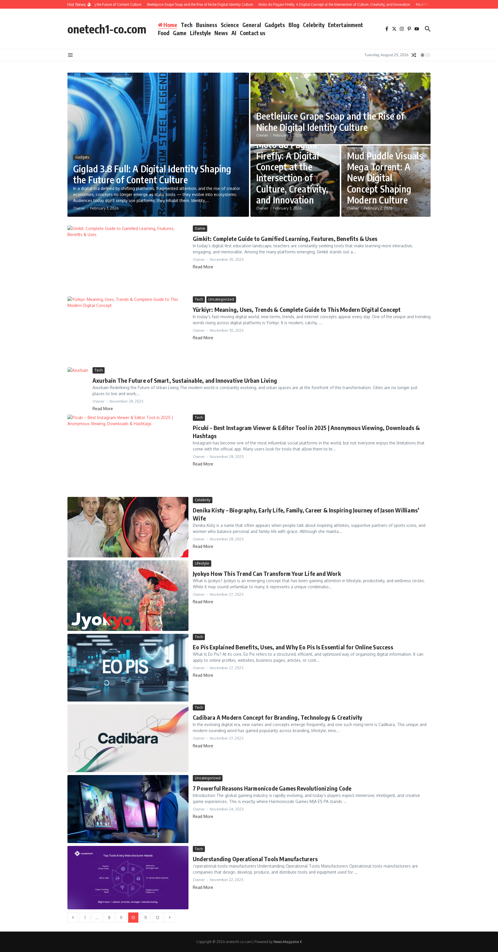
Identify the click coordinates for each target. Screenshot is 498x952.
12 (157, 917)
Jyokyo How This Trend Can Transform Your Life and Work (267, 573)
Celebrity (314, 24)
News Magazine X (287, 942)
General (251, 24)
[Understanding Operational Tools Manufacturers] (127, 877)
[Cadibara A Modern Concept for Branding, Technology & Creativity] (127, 738)
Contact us (252, 32)
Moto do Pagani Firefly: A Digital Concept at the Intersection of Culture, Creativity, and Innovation (292, 172)
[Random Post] (414, 55)
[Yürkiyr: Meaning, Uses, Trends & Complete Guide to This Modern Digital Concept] (127, 330)
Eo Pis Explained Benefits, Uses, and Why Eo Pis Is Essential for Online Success (293, 647)
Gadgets (275, 24)
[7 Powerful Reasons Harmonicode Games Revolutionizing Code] (127, 809)
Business (206, 24)
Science (230, 24)
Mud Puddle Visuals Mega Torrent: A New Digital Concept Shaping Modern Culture (385, 178)
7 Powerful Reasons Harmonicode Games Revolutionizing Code (272, 788)
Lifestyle (200, 32)
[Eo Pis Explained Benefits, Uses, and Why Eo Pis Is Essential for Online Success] (127, 667)
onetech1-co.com (106, 29)
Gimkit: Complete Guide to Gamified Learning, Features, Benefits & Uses (285, 238)
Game (179, 32)
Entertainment (345, 24)
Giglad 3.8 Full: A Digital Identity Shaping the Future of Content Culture (152, 174)
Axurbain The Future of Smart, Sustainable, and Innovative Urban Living (185, 380)
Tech (187, 24)
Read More (203, 266)
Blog (293, 24)
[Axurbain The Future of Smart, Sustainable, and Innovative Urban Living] (77, 373)
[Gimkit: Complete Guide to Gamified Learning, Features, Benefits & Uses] (127, 259)
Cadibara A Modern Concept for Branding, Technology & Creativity (278, 717)
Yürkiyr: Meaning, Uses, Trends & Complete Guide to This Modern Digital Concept (297, 309)
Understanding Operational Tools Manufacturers (255, 858)
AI (233, 32)
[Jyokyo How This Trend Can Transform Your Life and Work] (127, 595)
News (221, 32)
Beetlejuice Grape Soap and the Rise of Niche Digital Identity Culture (330, 121)
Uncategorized (221, 299)
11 (145, 917)
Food (163, 32)
